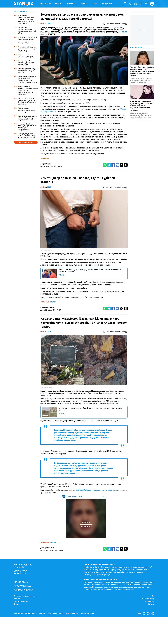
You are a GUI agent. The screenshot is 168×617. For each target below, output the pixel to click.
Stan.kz (123, 32)
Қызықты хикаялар (71, 613)
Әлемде (82, 4)
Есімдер (16, 604)
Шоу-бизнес (107, 4)
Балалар (151, 604)
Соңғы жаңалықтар (26, 142)
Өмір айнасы (45, 4)
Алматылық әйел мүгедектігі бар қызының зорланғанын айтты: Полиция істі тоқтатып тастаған (90, 270)
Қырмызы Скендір (47, 307)
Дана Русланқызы (47, 548)
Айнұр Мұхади (45, 164)
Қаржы (58, 4)
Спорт (94, 4)
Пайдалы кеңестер (87, 613)
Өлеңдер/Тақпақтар (21, 601)
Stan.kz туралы (21, 582)
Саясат (70, 4)
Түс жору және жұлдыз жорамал (25, 596)
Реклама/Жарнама (22, 586)
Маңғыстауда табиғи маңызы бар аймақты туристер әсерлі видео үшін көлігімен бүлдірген (91, 409)
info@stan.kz (19, 567)
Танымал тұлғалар (148, 599)
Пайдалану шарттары (24, 590)
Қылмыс (53, 302)
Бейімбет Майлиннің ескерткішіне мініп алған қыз (96, 490)
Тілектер (17, 599)
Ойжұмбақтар (149, 601)
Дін (153, 596)
